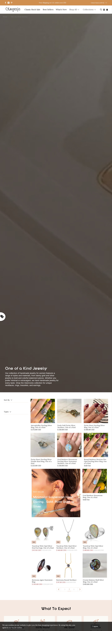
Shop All (73, 9)
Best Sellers (48, 9)
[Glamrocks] (13, 9)
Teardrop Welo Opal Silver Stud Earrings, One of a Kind (43, 547)
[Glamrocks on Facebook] (5, 3)
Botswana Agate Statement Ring (42, 581)
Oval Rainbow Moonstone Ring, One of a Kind (92, 496)
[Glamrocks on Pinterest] (12, 3)
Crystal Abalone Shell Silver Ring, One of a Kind (93, 581)
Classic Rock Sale (32, 9)
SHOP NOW (38, 513)
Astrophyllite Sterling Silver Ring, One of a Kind (41, 426)
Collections (88, 9)
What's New (61, 9)
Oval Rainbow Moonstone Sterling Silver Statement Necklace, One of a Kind (67, 461)
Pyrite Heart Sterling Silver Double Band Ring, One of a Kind (41, 461)
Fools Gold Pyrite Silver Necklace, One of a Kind (66, 426)
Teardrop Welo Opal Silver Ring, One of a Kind (93, 547)
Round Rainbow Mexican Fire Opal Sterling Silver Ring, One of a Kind (95, 461)
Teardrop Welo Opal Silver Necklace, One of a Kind (66, 547)
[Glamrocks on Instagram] (9, 3)
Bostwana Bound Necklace (66, 580)
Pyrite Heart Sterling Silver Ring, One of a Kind (94, 426)
